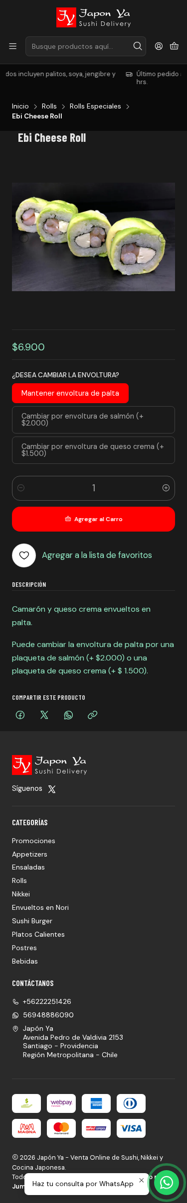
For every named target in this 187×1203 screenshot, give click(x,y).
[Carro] (174, 46)
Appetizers (29, 854)
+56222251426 (47, 1001)
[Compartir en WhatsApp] (68, 716)
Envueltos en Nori (40, 907)
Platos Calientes (38, 934)
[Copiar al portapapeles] (92, 716)
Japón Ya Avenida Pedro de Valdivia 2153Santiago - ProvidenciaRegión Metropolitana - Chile (73, 1041)
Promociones (33, 840)
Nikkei (21, 893)
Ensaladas (28, 867)
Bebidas (25, 961)
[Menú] (12, 46)
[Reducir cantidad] (20, 488)
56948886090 (48, 1014)
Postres (24, 947)
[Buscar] (137, 46)
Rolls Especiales (95, 106)
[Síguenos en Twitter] (52, 789)
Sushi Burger (32, 920)
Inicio (20, 106)
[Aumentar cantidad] (166, 488)
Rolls (49, 106)
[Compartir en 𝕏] (44, 716)
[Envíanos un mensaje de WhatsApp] (166, 1182)
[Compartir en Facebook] (20, 716)
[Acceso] (159, 46)
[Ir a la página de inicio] (93, 17)
